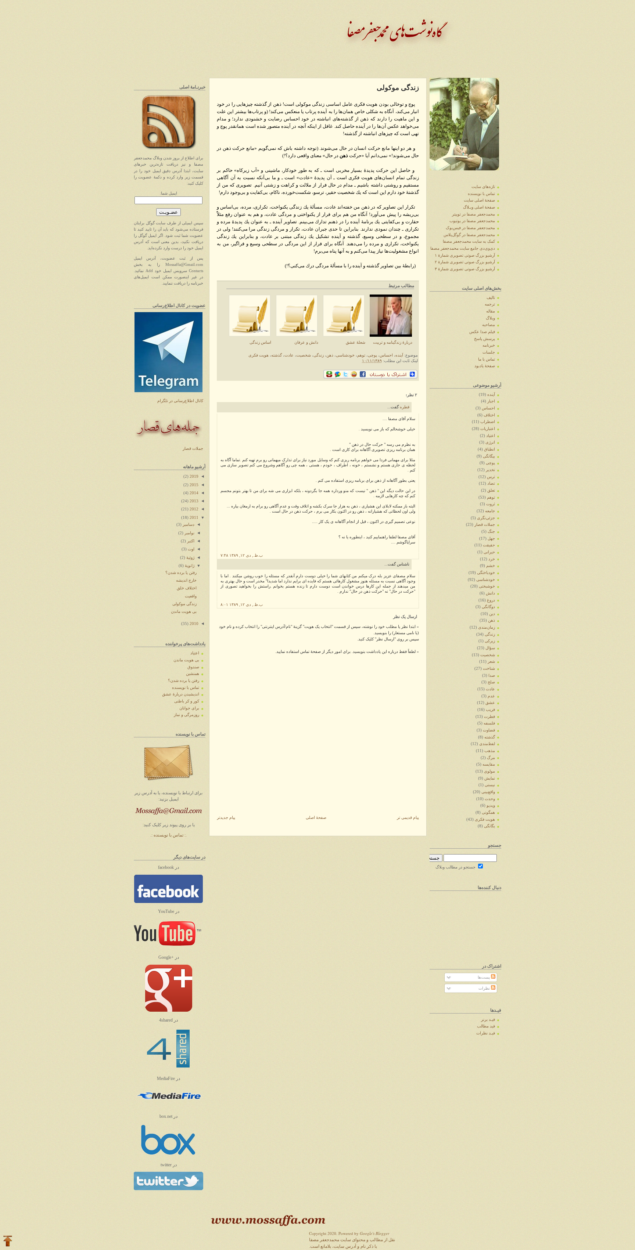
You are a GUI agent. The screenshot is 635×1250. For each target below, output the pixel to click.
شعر (491, 662)
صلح (491, 682)
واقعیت (191, 596)
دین (492, 614)
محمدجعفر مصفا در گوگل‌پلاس (469, 235)
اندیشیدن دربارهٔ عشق (180, 694)
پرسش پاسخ (484, 339)
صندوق (193, 667)
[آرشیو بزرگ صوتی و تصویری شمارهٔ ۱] (168, 1068)
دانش (490, 593)
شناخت (489, 668)
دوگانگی (488, 607)
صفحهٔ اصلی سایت (479, 200)
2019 (193, 476)
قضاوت (489, 730)
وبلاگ (490, 318)
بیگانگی (489, 456)
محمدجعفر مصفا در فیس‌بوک (470, 228)
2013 (193, 501)
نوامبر (188, 533)
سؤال (490, 648)
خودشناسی (345, 355)
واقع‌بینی (488, 792)
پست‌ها (484, 977)
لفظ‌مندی (487, 744)
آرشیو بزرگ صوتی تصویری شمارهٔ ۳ (465, 269)
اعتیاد (194, 653)
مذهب (489, 751)
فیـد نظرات (485, 1033)
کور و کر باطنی (186, 701)
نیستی (490, 785)
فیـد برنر (488, 1020)
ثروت (490, 504)
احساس (386, 355)
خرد (491, 559)
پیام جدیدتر (226, 818)
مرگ (491, 758)
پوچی (372, 355)
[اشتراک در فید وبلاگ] (168, 148)
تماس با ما (486, 359)
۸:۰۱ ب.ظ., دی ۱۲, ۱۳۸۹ (241, 605)
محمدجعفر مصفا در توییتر (473, 214)
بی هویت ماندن (184, 612)
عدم (491, 696)
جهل (491, 539)
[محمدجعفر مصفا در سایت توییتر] (168, 1188)
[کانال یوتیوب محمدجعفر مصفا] (167, 947)
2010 (193, 624)
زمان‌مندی (486, 627)
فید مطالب (486, 1026)
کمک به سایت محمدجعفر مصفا (469, 241)
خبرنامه (488, 345)
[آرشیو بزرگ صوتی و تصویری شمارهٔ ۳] (168, 1154)
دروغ (491, 600)
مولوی (489, 771)
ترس (491, 477)
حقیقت (489, 545)
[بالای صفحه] (8, 1241)
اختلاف (489, 415)
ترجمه (490, 304)
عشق (490, 703)
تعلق (491, 490)
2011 (193, 518)
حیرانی (489, 552)
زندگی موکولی (184, 604)
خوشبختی (487, 586)
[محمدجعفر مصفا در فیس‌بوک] (168, 901)
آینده (399, 355)
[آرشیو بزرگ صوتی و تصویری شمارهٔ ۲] (168, 1106)
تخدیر (490, 470)
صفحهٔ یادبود (484, 366)
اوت (190, 549)
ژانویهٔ (189, 566)
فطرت (489, 717)
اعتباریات (487, 429)
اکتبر (190, 541)
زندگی (318, 355)
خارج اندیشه (186, 580)
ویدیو (491, 805)
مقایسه (488, 764)
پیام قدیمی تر (408, 818)
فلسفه (489, 723)
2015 (193, 485)
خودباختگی (486, 573)
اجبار (491, 401)
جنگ (491, 532)
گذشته (276, 355)
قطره (404, 407)
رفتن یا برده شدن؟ (181, 573)
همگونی (488, 812)
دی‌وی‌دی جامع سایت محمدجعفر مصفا (462, 248)
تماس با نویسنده (185, 688)
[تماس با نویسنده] (169, 783)
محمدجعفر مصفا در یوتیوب (472, 221)
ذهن (329, 355)
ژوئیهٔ (189, 558)
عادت (289, 355)
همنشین (192, 674)
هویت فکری (258, 355)
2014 (193, 493)
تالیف (491, 298)
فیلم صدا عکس (482, 332)
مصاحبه (488, 325)
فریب (490, 710)
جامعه (490, 511)
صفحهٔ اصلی (316, 818)
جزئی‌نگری (486, 518)
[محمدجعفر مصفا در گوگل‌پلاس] (168, 1010)
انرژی (490, 442)
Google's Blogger (374, 1233)
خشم (490, 566)
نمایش (489, 778)
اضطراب (487, 422)
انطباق (489, 449)
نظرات (484, 988)
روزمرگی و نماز (186, 715)
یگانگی (489, 826)
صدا (491, 675)
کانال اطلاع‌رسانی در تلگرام (180, 401)
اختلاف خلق (187, 588)
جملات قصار (193, 449)
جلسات (488, 352)
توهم (361, 355)
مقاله (490, 311)
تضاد (491, 483)
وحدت (490, 799)
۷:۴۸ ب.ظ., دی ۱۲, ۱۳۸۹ (241, 555)
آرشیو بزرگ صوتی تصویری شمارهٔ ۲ (465, 262)
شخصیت (303, 355)
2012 (193, 509)
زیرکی (490, 641)
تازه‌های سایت (483, 187)
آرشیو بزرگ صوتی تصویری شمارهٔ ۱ (465, 255)
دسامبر (188, 525)
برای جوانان (189, 708)
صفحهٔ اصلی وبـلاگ (479, 207)
